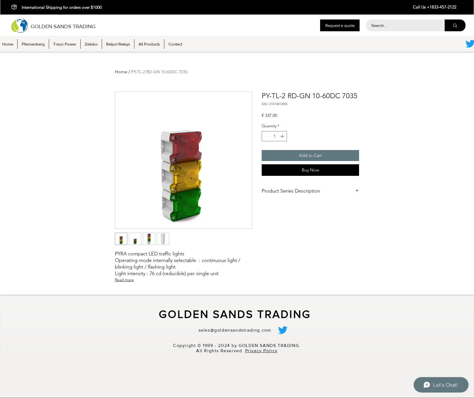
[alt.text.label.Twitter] (282, 329)
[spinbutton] (274, 136)
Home (121, 71)
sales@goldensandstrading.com (235, 330)
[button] (340, 25)
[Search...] (455, 25)
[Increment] (282, 136)
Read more (124, 279)
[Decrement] (266, 136)
